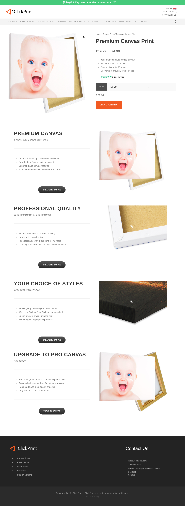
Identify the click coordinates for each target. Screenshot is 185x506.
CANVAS (13, 21)
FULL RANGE (141, 21)
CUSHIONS (94, 21)
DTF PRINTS (109, 21)
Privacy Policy (92, 496)
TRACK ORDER (168, 12)
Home (98, 34)
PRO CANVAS (27, 21)
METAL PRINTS (77, 21)
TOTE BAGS (125, 21)
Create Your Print (109, 105)
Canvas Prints (109, 34)
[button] (84, 37)
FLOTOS (62, 21)
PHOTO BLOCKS (46, 21)
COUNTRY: (168, 8)
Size (101, 86)
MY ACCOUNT (168, 15)
